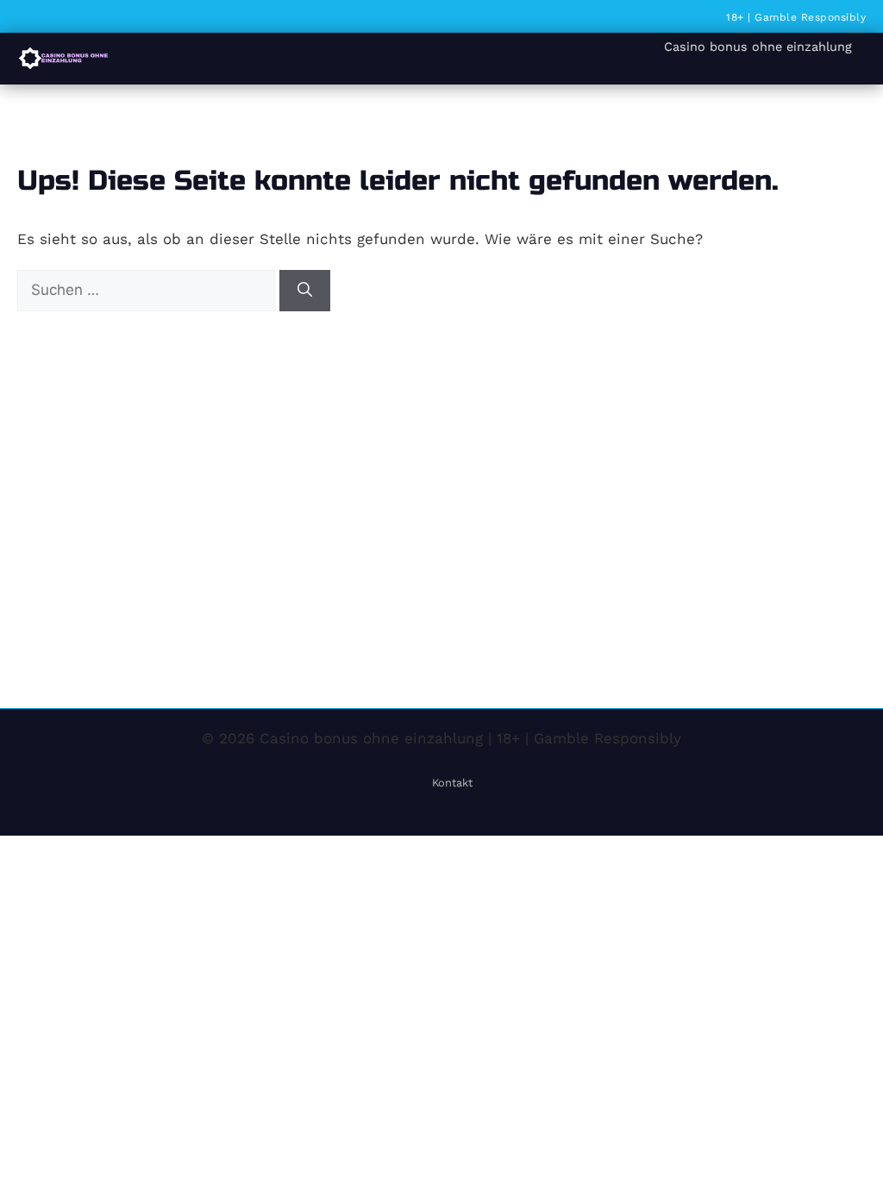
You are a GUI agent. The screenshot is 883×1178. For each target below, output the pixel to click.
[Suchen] (304, 290)
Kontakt (452, 782)
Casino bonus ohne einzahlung (758, 46)
